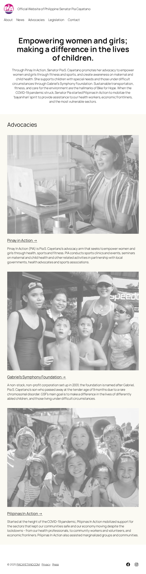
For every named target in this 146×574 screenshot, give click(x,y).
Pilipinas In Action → (24, 513)
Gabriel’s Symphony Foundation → (36, 376)
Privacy (46, 564)
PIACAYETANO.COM (28, 564)
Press (55, 564)
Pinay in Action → (22, 240)
